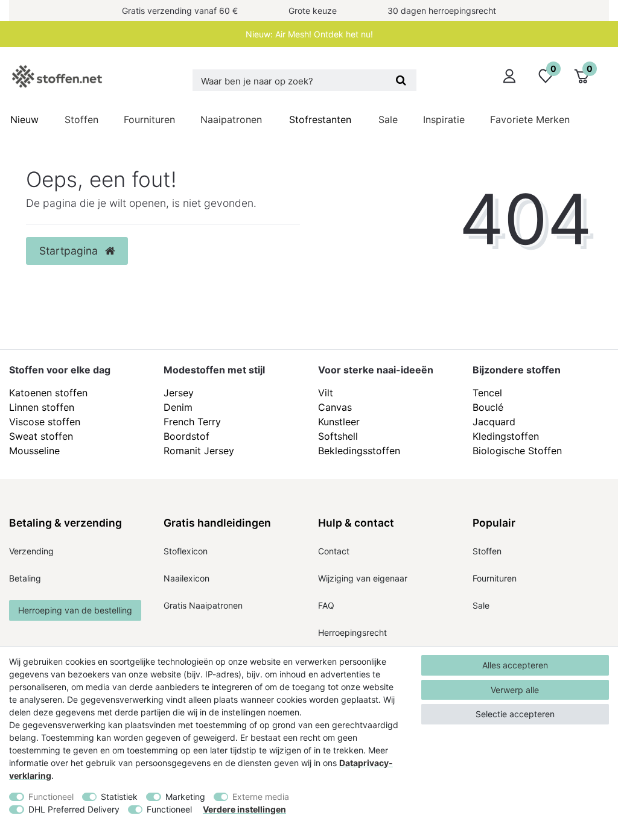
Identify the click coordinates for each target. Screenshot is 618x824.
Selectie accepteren (515, 714)
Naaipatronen (231, 119)
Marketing (185, 796)
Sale (388, 119)
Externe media (260, 796)
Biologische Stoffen (517, 451)
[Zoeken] (401, 80)
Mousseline (34, 451)
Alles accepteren (515, 665)
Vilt (325, 393)
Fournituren (149, 119)
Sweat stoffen (41, 436)
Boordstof (186, 436)
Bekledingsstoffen (359, 451)
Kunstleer (339, 422)
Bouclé (488, 407)
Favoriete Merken (530, 119)
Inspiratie (444, 119)
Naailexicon (186, 578)
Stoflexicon (186, 551)
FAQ (326, 605)
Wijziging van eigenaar (362, 578)
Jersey (179, 393)
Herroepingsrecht (352, 632)
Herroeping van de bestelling (75, 610)
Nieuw (24, 119)
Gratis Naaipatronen (203, 605)
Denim (178, 407)
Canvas (335, 407)
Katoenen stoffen (48, 393)
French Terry (192, 422)
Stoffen (81, 119)
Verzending (31, 551)
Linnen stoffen (41, 407)
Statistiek (119, 796)
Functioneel (51, 796)
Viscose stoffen (44, 422)
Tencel (487, 393)
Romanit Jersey (199, 451)
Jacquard (494, 422)
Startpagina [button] (70, 250)
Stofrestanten (320, 119)
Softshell (338, 436)
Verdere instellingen (244, 809)
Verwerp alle (515, 690)
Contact (333, 551)
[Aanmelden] (509, 76)
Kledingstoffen (506, 436)
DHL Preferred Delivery (73, 809)
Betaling (25, 578)
